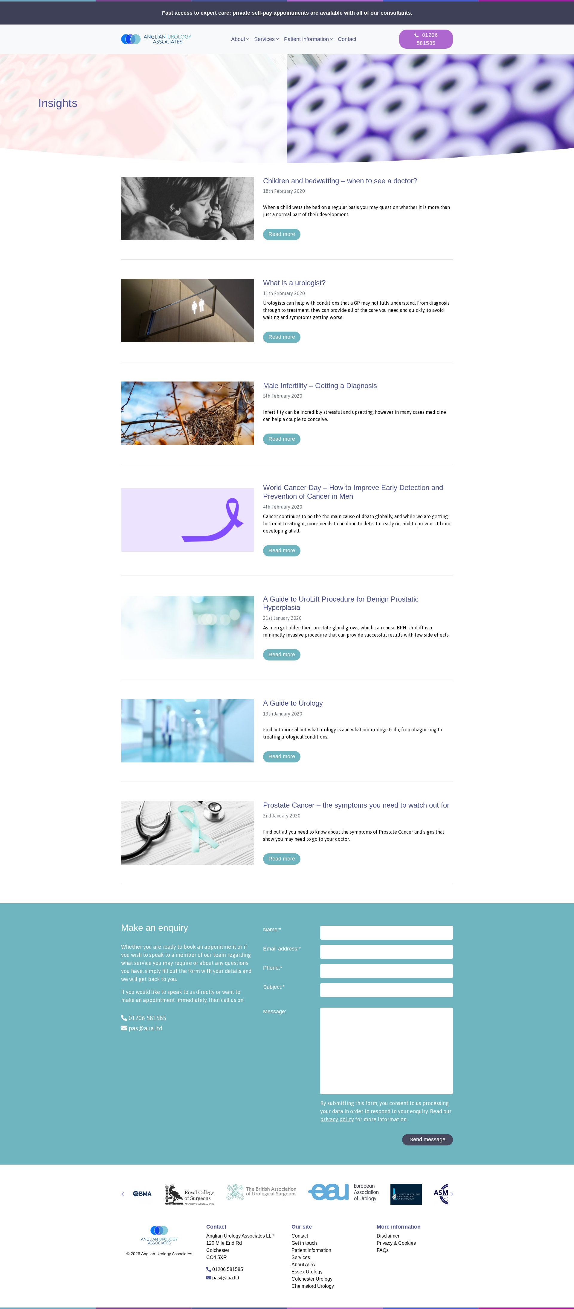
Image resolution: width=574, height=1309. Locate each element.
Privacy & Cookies (396, 1243)
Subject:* (274, 987)
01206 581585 (146, 1017)
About (238, 39)
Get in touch (304, 1243)
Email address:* (282, 949)
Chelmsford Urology (312, 1286)
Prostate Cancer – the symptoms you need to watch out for (356, 805)
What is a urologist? (294, 283)
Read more (281, 234)
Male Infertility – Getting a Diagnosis (320, 386)
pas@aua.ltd (145, 1028)
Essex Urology (307, 1271)
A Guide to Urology (293, 703)
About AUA (303, 1264)
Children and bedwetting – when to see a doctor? (340, 181)
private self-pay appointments (271, 13)
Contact (347, 39)
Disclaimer (388, 1235)
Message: (274, 1011)
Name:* (272, 930)
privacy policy (337, 1119)
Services (264, 39)
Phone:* (272, 968)
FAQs (383, 1250)
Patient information (306, 39)
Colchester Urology (311, 1278)
